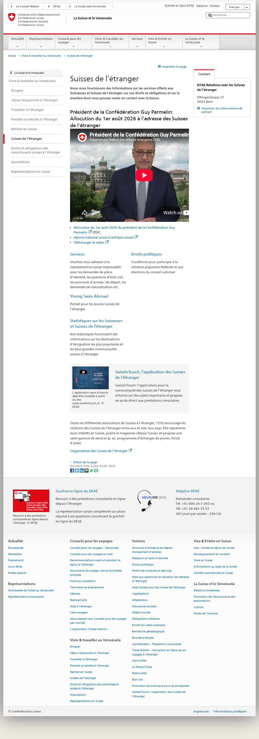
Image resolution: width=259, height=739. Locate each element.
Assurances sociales (144, 606)
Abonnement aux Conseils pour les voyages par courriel (98, 621)
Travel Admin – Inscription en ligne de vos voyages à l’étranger (159, 652)
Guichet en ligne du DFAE (77, 491)
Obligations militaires (146, 619)
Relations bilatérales (207, 590)
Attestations (139, 600)
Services (137, 39)
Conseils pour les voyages (69, 40)
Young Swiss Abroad (89, 296)
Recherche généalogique (148, 631)
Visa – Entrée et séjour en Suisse (214, 548)
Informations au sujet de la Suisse (215, 567)
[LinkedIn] (82, 470)
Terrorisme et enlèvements (87, 587)
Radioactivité (78, 600)
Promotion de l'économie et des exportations (214, 598)
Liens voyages (79, 612)
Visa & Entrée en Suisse (159, 40)
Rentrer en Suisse (81, 672)
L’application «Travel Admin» (89, 629)
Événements (16, 560)
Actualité (17, 39)
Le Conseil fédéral (27, 6)
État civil (137, 679)
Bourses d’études (143, 637)
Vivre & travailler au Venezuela (109, 40)
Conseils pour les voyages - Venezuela (94, 548)
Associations (78, 695)
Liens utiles (139, 661)
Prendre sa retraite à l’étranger (89, 665)
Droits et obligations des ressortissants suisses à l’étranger (94, 686)
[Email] (96, 470)
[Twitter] (77, 470)
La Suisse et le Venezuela (195, 40)
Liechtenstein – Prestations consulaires (156, 644)
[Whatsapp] (91, 470)
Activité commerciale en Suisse (213, 573)
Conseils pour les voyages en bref (91, 554)
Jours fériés (15, 567)
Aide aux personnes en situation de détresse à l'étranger (160, 579)
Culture (198, 607)
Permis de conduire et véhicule (151, 571)
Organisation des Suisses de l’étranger (98, 451)
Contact (202, 74)
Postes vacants (17, 573)
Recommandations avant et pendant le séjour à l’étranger (95, 562)
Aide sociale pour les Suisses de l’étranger (158, 587)
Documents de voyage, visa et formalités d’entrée (96, 573)
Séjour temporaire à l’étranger (89, 653)
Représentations (41, 39)
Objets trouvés (141, 612)
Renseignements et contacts (212, 554)
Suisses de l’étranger (83, 678)
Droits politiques (146, 254)
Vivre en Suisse (203, 560)
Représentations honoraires (26, 596)
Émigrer (75, 647)
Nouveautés (15, 548)
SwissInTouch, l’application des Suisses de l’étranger (158, 694)
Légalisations (140, 593)
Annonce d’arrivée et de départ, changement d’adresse (152, 550)
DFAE (56, 6)
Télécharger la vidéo (89, 242)
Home (12, 55)
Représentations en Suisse (86, 701)
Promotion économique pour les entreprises (160, 686)
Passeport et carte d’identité (150, 558)
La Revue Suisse (142, 667)
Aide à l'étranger (81, 606)
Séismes (75, 593)
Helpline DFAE (188, 491)
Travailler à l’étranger (83, 659)
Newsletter (15, 554)
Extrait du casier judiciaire (148, 625)
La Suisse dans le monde (90, 6)
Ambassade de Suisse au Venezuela (31, 590)
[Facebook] (72, 470)
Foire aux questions (82, 581)
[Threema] (86, 470)
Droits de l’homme (206, 613)
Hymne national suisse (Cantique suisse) (103, 237)
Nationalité (139, 673)
